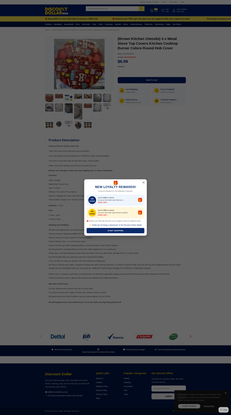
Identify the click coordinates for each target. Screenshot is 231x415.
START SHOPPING (115, 231)
